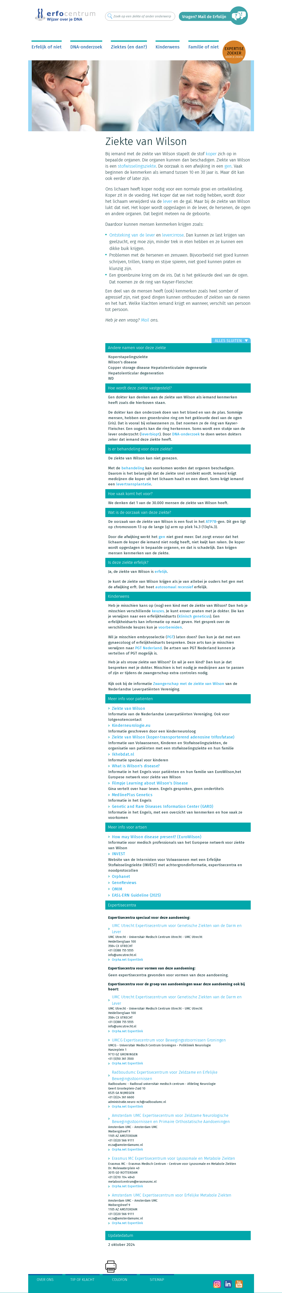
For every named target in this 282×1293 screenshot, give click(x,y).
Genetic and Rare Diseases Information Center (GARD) (162, 806)
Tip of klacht (82, 1279)
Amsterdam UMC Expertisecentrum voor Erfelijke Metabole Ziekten (172, 1195)
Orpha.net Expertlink (127, 960)
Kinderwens (168, 47)
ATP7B (211, 521)
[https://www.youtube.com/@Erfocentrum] (239, 1284)
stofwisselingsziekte (137, 166)
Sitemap (157, 1279)
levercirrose (173, 235)
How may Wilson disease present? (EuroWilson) (156, 836)
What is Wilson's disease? (136, 766)
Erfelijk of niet (47, 47)
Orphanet (121, 876)
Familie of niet (203, 47)
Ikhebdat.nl (123, 754)
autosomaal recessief (174, 587)
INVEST (118, 853)
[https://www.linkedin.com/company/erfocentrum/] (228, 1284)
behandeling (132, 468)
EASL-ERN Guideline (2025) (136, 895)
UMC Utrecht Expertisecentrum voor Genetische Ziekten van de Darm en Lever (177, 928)
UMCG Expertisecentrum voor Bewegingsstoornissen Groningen (169, 1040)
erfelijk (161, 571)
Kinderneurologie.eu (131, 725)
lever (167, 201)
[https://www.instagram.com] (217, 1284)
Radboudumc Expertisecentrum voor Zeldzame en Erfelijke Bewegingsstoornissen (164, 1075)
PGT (170, 637)
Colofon (119, 1279)
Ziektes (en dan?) (129, 47)
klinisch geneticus (194, 616)
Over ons (45, 1279)
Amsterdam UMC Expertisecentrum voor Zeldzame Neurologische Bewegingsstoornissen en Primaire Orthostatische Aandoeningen (171, 1118)
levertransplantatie (133, 484)
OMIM (117, 889)
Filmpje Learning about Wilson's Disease (150, 783)
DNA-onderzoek (86, 47)
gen (228, 166)
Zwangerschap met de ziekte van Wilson (188, 683)
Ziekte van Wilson (128, 708)
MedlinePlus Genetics (132, 794)
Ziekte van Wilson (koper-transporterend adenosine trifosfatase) (173, 737)
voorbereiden (170, 627)
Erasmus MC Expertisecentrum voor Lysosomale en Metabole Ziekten (173, 1158)
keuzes (158, 611)
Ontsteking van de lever (132, 235)
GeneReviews (124, 882)
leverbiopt (150, 434)
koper (211, 153)
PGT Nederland (148, 648)
